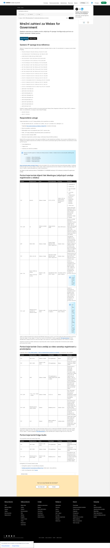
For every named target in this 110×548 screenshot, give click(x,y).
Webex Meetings (24, 38)
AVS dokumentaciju (65, 338)
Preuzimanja (75, 505)
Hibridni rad (58, 520)
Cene (6, 505)
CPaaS (22, 520)
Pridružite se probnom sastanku (79, 507)
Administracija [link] (64, 3)
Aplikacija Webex (8, 507)
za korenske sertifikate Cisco (37, 468)
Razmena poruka (8, 513)
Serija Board (40, 513)
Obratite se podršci (97, 507)
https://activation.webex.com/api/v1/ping (29, 165)
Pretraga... (83, 2)
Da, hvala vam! (41, 486)
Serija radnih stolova (42, 509)
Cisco (95, 505)
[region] (17, 544)
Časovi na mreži (76, 509)
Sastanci (6, 509)
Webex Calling (33, 38)
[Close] (32, 542)
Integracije (75, 511)
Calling (6, 511)
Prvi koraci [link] (46, 3)
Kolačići (54, 537)
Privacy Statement (5, 545)
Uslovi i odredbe (41, 537)
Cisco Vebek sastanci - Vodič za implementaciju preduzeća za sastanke (43, 352)
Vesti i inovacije (76, 522)
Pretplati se (72, 18)
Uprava (57, 509)
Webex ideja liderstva (98, 513)
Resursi (75, 3)
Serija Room (40, 511)
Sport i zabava (58, 513)
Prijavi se (104, 2)
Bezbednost (23, 522)
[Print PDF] (67, 18)
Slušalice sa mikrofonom (43, 505)
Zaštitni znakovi (59, 537)
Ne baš (53, 486)
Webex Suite (23, 505)
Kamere (39, 507)
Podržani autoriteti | (26, 468)
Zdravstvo (58, 507)
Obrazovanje (58, 505)
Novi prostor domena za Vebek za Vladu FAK (36, 126)
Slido (22, 513)
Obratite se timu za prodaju (99, 509)
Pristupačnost (75, 513)
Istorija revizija (24, 474)
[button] (91, 2)
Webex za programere (77, 520)
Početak (18, 7)
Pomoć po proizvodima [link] (54, 3)
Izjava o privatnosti (48, 537)
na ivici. (36, 470)
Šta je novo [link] (70, 3)
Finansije (57, 511)
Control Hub (23, 524)
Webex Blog (96, 511)
